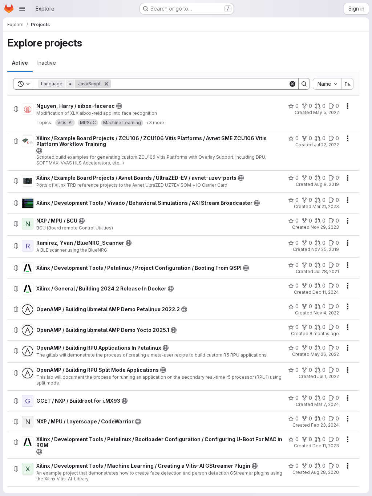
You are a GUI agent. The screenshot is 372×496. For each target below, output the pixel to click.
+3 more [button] (155, 122)
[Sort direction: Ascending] (347, 84)
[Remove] (106, 84)
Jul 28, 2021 (326, 271)
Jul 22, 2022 (326, 144)
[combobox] (327, 84)
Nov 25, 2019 (325, 249)
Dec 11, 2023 (325, 445)
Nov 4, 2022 (326, 313)
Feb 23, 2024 (325, 425)
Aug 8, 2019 (326, 184)
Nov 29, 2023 (325, 227)
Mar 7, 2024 (326, 404)
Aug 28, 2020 (325, 472)
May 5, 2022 (326, 112)
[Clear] (292, 84)
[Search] (304, 84)
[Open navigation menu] (22, 9)
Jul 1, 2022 (328, 376)
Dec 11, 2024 (325, 292)
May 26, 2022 (325, 354)
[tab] (20, 63)
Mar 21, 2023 (325, 206)
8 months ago (324, 333)
